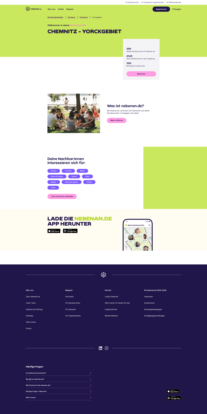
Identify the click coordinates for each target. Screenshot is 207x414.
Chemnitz (84, 17)
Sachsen (71, 17)
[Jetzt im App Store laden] (53, 240)
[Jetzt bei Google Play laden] (70, 240)
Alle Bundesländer (55, 17)
